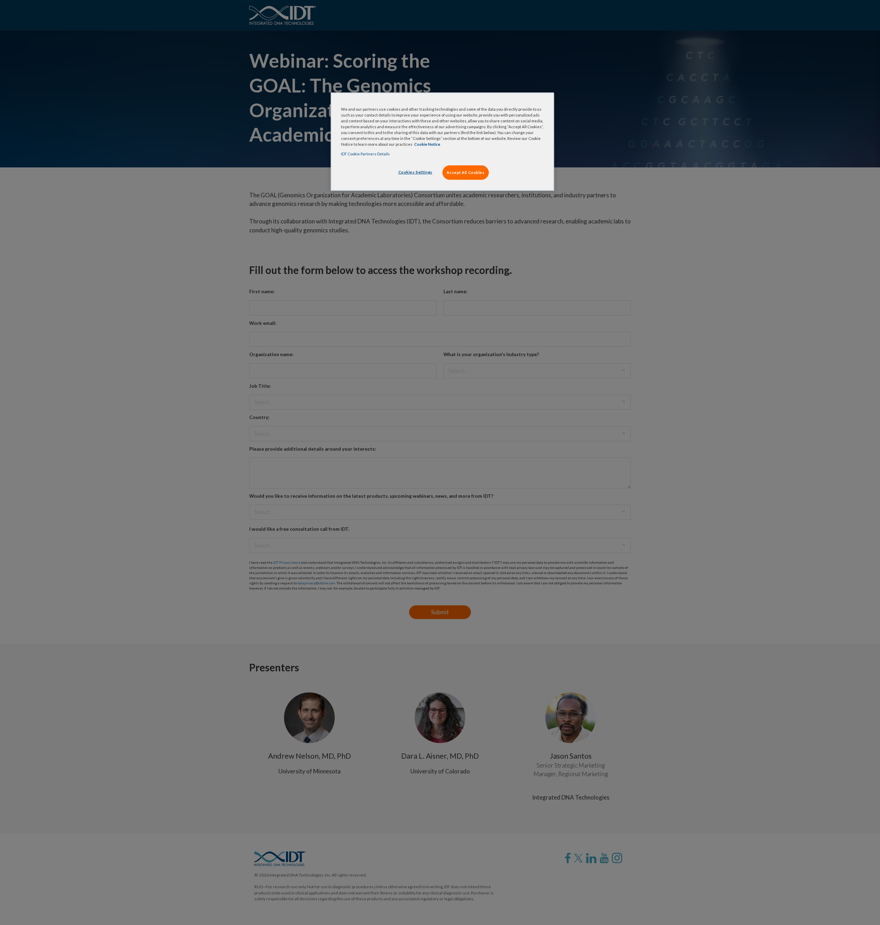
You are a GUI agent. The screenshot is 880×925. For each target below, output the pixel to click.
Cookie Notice (427, 144)
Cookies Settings (415, 172)
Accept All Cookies (465, 172)
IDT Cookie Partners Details (365, 154)
